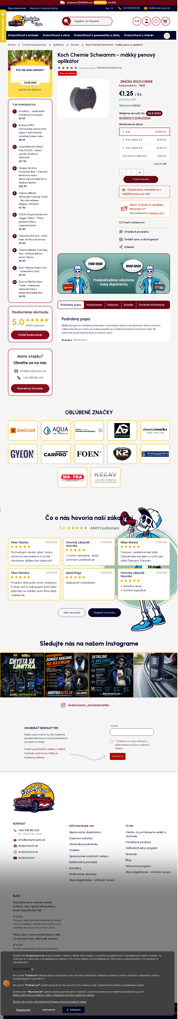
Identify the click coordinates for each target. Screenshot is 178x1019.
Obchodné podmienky (83, 844)
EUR (137, 21)
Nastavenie (23, 1010)
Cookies (74, 850)
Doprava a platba (80, 838)
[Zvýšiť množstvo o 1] (139, 172)
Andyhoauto (26, 857)
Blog (128, 860)
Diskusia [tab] (112, 304)
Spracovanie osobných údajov (88, 856)
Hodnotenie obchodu (82, 874)
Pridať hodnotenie (30, 334)
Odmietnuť (48, 1009)
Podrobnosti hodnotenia (109, 67)
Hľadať (66, 21)
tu (32, 968)
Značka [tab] (128, 304)
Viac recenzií (72, 612)
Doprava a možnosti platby (44, 8)
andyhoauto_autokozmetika (88, 705)
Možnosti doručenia (135, 118)
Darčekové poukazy (138, 842)
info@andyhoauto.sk (31, 839)
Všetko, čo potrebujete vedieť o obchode (146, 834)
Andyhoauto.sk (28, 845)
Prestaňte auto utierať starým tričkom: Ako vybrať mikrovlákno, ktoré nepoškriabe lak (34, 906)
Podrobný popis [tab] (71, 304)
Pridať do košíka (141, 179)
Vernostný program (138, 866)
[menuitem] (22, 35)
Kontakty (75, 868)
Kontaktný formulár (30, 388)
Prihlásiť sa (117, 756)
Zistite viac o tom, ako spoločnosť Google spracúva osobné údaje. (50, 1001)
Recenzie (131, 854)
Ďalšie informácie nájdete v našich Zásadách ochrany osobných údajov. (54, 995)
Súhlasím (75, 1009)
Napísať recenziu (104, 612)
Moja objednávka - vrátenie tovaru (92, 880)
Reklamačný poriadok (83, 862)
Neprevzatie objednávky (85, 832)
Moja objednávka (17, 8)
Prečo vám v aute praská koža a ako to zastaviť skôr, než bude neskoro (36, 936)
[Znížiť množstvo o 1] (122, 172)
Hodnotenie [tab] (94, 304)
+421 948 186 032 (30, 832)
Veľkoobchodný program (142, 848)
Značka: (136, 81)
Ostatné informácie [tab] (151, 304)
